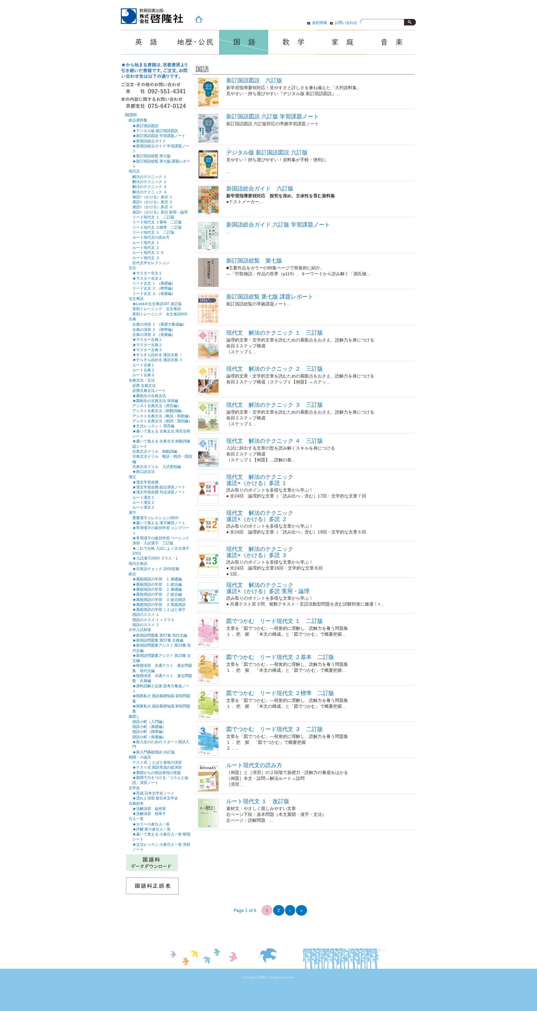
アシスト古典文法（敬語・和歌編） (162, 416)
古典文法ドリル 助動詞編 (154, 451)
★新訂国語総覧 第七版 (151, 156)
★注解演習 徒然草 (149, 809)
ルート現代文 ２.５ (148, 252)
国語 (243, 42)
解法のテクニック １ (149, 177)
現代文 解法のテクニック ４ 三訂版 (274, 441)
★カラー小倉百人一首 (151, 824)
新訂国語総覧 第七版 (254, 261)
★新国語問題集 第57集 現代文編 (159, 635)
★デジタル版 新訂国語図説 (155, 131)
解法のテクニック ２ (149, 182)
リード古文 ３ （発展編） (153, 293)
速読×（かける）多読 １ (152, 197)
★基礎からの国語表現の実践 (156, 773)
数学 (292, 42)
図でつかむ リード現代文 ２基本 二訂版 (280, 657)
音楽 (390, 42)
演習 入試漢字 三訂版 (152, 543)
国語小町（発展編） (149, 737)
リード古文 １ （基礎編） (153, 283)
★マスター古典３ (147, 350)
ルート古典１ (143, 365)
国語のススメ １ (145, 614)
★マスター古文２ (147, 278)
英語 (145, 42)
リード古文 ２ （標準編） (153, 288)
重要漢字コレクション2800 (155, 518)
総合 (132, 574)
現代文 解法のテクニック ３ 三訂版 (274, 405)
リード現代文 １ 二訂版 (153, 217)
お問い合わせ (346, 23)
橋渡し (134, 716)
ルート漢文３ (143, 507)
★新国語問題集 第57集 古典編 (157, 640)
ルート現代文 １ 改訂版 (257, 801)
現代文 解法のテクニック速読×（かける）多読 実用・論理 (268, 588)
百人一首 (136, 819)
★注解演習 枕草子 (149, 814)
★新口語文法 (143, 471)
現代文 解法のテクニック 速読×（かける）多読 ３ (259, 552)
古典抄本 (136, 803)
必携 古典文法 (144, 385)
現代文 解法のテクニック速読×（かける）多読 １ (259, 480)
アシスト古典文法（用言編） (156, 406)
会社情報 (319, 23)
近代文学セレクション (151, 263)
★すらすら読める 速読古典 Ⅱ (157, 360)
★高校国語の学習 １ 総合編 (157, 584)
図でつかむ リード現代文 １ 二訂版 (274, 621)
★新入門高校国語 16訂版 (153, 752)
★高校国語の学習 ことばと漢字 (159, 609)
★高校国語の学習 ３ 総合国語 (159, 599)
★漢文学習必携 (145, 482)
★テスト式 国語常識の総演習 (157, 767)
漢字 (132, 512)
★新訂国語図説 (145, 126)
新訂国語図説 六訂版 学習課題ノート (272, 116)
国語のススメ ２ (145, 625)
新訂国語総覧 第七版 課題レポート (269, 297)
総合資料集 (138, 120)
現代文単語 (138, 563)
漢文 (132, 477)
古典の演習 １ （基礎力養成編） (159, 324)
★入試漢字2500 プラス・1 (155, 558)
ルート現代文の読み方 (254, 765)
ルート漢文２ (143, 502)
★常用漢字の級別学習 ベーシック (160, 538)
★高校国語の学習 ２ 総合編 (157, 594)
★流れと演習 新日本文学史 (155, 798)
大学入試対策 (140, 630)
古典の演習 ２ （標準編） (153, 329)
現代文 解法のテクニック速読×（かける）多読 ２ (259, 516)
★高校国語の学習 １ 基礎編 (157, 579)
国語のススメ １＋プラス (153, 620)
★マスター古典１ (147, 339)
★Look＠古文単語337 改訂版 (157, 304)
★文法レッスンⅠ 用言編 (153, 426)
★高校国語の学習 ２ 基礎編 (157, 589)
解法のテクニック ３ (149, 187)
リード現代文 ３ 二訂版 (153, 232)
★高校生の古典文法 (149, 396)
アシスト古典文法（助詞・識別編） (162, 421)
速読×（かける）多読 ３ (152, 207)
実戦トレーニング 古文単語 (156, 309)
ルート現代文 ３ (145, 258)
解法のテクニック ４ (149, 192)
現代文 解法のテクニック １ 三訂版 (274, 333)
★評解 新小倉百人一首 (151, 829)
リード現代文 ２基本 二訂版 (157, 222)
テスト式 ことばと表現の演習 (157, 762)
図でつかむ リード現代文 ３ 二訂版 (274, 729)
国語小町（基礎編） (149, 727)
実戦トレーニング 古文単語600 (159, 314)
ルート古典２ (143, 370)
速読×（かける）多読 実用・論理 (160, 212)
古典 (132, 319)
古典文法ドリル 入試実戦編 (156, 466)
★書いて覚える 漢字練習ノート (159, 523)
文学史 (134, 788)
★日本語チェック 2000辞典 (155, 569)
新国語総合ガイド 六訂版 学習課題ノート (278, 225)
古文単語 (136, 298)
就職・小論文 (140, 757)
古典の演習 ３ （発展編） (153, 334)
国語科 (131, 114)
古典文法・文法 (142, 380)
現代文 (134, 171)
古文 (132, 268)
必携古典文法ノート (149, 390)
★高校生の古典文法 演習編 (155, 401)
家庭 (341, 42)
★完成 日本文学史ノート (153, 793)
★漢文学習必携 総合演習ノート (159, 487)
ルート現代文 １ (145, 242)
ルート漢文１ (143, 497)
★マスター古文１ (147, 273)
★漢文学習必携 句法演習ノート (159, 492)
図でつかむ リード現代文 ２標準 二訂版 (280, 693)
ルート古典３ (143, 375)
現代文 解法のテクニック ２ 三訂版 (274, 369)
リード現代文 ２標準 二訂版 (157, 227)
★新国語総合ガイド (149, 141)
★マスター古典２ (147, 345)
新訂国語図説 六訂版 (254, 80)
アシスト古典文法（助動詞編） (158, 411)
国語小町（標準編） (149, 732)
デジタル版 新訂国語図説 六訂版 (267, 152)
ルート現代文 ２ (145, 247)
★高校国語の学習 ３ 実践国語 (159, 604)
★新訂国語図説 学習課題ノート (159, 136)
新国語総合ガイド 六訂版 (259, 188)
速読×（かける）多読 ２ (152, 202)
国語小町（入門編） (149, 722)
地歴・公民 (194, 42)
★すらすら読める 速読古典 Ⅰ (157, 355)
